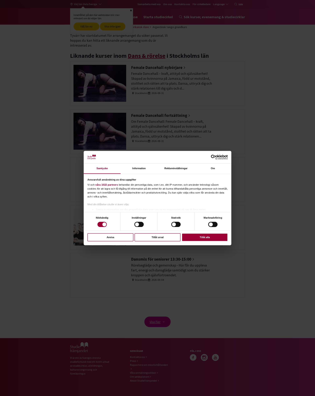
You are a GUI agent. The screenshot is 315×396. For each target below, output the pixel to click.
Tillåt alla (205, 237)
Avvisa (110, 237)
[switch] (139, 224)
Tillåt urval (158, 237)
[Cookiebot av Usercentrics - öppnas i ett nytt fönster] (213, 157)
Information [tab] (139, 168)
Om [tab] (213, 168)
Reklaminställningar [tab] (176, 168)
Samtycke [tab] (102, 168)
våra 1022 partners (106, 184)
